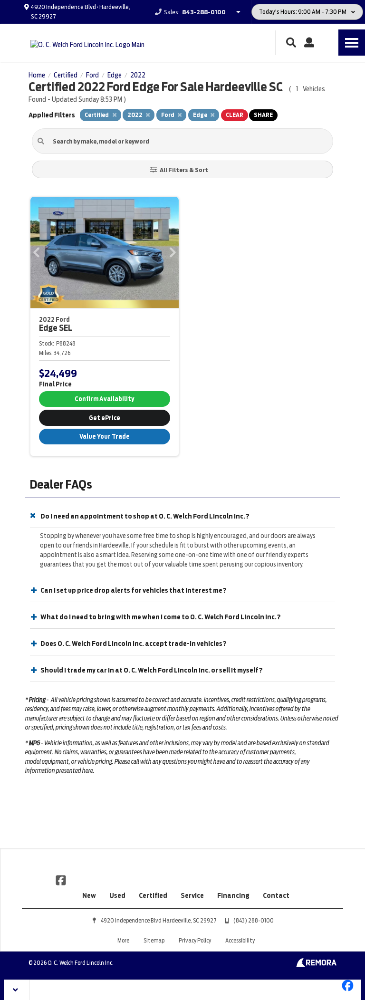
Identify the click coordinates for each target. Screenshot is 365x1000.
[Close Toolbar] (17, 990)
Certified (153, 895)
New (89, 895)
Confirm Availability (104, 399)
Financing (233, 895)
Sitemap (154, 940)
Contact (276, 895)
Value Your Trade (104, 436)
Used (117, 895)
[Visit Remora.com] (316, 964)
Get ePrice (104, 418)
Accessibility (240, 940)
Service (192, 895)
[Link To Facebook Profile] (60, 880)
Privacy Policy (195, 940)
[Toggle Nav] (351, 42)
